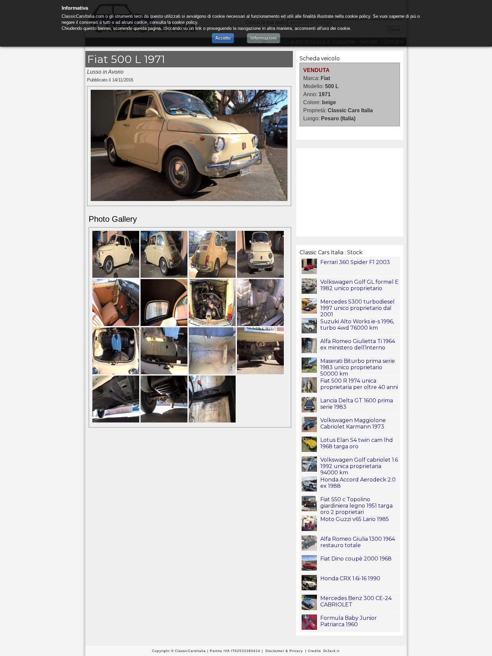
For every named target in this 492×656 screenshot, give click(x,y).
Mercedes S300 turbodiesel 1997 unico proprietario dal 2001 (357, 308)
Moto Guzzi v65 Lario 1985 (354, 519)
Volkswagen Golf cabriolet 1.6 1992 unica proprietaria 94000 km (359, 466)
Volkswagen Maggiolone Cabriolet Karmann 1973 (353, 423)
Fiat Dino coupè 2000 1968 (356, 558)
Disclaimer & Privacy (284, 651)
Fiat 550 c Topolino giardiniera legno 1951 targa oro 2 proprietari (356, 505)
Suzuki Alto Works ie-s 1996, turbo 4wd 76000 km (357, 324)
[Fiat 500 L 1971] (189, 199)
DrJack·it (331, 651)
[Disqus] (189, 526)
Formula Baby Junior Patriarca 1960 (348, 621)
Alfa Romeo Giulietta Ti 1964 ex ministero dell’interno (357, 344)
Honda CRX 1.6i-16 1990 (350, 578)
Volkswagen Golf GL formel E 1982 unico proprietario (359, 285)
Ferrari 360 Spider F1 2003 (355, 262)
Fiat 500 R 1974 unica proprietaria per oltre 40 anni (359, 384)
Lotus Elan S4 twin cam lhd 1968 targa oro (356, 443)
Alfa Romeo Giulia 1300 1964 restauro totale (357, 542)
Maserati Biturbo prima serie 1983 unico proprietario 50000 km (357, 367)
